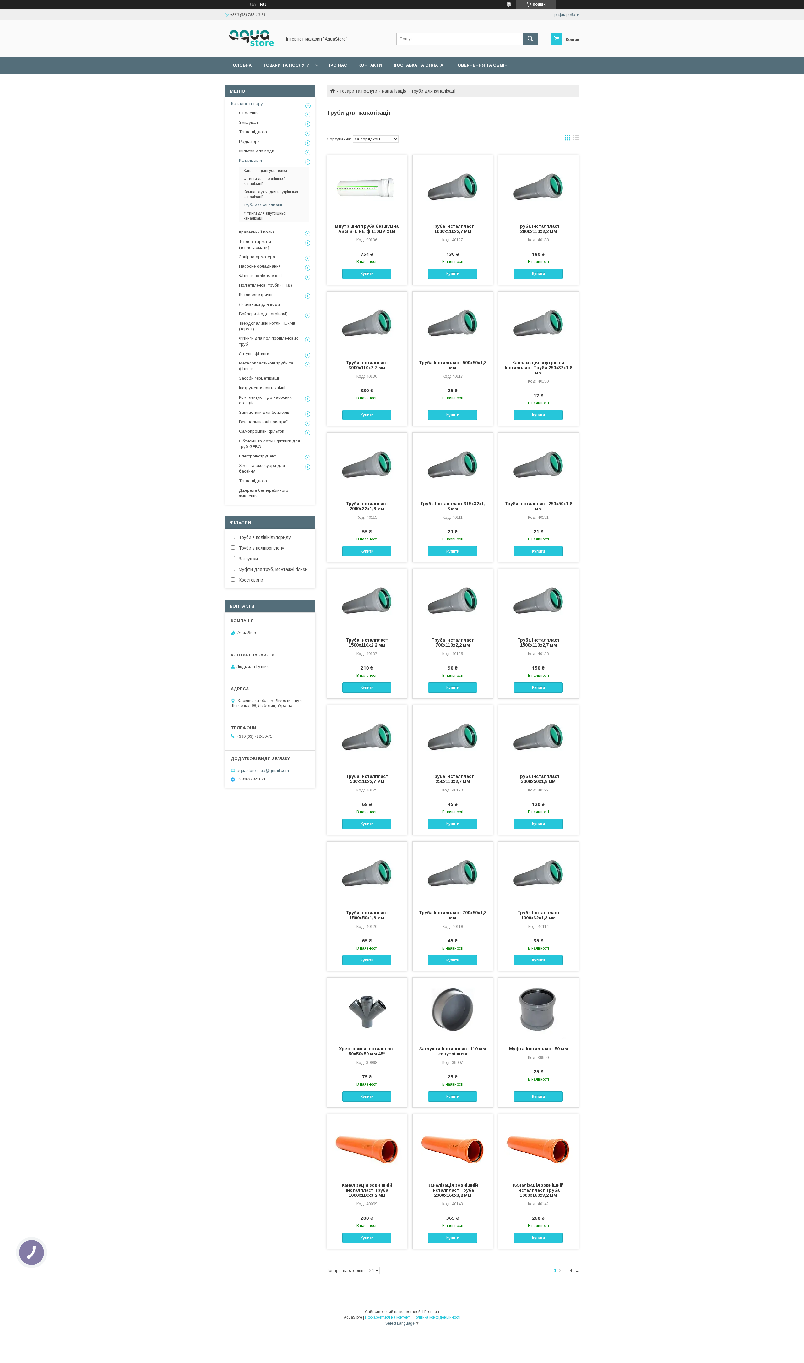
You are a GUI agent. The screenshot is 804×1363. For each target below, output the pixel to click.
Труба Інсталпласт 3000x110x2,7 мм (367, 365)
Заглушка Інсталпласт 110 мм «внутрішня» (452, 1051)
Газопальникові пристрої (263, 421)
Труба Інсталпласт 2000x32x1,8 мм (367, 506)
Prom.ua (431, 1312)
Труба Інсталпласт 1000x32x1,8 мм (538, 915)
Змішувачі (249, 122)
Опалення (248, 113)
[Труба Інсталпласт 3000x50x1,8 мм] (538, 736)
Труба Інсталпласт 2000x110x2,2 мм (538, 229)
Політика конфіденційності (436, 1317)
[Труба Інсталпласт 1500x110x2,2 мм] (367, 600)
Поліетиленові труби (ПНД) (265, 285)
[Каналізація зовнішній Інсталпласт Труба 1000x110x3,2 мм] (367, 1145)
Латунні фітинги (254, 353)
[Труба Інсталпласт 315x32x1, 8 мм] (453, 464)
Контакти (370, 65)
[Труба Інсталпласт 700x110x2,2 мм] (453, 600)
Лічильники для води (259, 304)
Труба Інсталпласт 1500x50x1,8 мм (367, 915)
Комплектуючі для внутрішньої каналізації (271, 194)
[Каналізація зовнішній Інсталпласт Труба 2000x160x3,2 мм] (453, 1145)
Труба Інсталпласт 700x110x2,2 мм (453, 643)
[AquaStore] (251, 49)
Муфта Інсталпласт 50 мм (538, 1048)
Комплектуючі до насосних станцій (265, 400)
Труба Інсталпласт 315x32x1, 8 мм (452, 506)
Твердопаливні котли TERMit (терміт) (267, 326)
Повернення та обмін (481, 65)
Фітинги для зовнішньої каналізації (264, 181)
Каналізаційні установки (265, 170)
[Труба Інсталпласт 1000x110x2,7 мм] (453, 186)
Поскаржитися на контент (387, 1317)
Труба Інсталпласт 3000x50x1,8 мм (538, 779)
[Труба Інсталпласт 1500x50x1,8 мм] (367, 873)
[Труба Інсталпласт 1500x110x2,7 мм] (538, 600)
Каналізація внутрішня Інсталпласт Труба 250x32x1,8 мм (538, 367)
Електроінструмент (257, 456)
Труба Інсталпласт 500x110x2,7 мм (367, 779)
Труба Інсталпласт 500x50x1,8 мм (452, 365)
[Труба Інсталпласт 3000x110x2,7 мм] (367, 323)
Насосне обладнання (260, 266)
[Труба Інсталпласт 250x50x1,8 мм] (538, 464)
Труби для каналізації (263, 205)
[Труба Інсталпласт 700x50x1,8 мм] (453, 873)
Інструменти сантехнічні (262, 388)
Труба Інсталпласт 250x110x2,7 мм (453, 779)
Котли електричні (255, 294)
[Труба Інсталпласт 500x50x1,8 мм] (453, 323)
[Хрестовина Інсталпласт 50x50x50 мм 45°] (367, 1009)
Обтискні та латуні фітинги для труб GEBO (269, 444)
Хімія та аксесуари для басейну (262, 468)
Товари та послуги (286, 65)
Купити (367, 273)
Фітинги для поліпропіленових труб (268, 341)
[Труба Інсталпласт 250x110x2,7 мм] (453, 736)
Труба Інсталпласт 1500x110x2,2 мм (367, 643)
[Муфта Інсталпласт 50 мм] (538, 1009)
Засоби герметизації (259, 378)
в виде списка (576, 139)
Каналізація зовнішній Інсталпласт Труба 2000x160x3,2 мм (452, 1190)
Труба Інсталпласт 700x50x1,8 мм (452, 915)
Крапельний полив (257, 232)
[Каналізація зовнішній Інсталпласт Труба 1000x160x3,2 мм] (538, 1145)
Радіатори (249, 141)
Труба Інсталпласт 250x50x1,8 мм (538, 506)
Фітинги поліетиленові (260, 275)
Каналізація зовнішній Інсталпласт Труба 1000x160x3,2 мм (538, 1190)
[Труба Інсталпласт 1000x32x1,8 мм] (538, 873)
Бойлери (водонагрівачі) (263, 313)
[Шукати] (530, 39)
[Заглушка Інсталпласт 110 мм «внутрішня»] (453, 1009)
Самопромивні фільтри (261, 431)
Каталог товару (247, 103)
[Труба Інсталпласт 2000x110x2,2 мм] (538, 186)
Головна (241, 65)
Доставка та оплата (418, 65)
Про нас (337, 65)
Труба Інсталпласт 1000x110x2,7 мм (453, 229)
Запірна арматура (257, 257)
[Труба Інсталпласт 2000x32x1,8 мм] (367, 464)
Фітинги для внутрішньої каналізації (265, 216)
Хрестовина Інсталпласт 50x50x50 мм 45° (367, 1051)
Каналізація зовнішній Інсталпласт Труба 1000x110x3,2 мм (367, 1190)
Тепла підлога (253, 131)
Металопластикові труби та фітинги (266, 366)
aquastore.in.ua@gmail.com (263, 770)
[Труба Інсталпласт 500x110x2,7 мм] (367, 736)
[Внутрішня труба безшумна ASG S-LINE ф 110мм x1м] (367, 186)
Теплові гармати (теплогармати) (255, 244)
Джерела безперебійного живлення (263, 493)
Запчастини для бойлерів (264, 412)
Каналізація (394, 91)
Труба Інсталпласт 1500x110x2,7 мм (538, 643)
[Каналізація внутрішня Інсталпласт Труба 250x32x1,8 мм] (538, 323)
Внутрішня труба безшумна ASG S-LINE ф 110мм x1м (367, 229)
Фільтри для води (256, 151)
